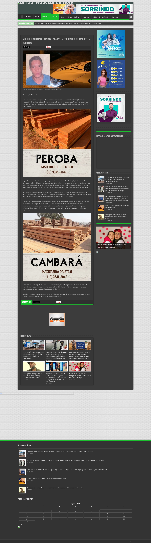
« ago (21, 524)
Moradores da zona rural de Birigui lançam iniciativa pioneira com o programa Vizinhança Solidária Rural (79, 355)
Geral (62, 17)
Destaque (45, 16)
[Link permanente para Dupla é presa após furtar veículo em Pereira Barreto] (101, 208)
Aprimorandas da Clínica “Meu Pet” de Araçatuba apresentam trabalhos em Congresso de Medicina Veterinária (56, 378)
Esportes (115, 17)
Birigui (70, 17)
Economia (86, 17)
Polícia (37, 16)
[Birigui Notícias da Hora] (75, 3)
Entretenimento (104, 17)
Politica (28, 16)
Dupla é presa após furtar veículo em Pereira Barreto (47, 479)
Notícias (54, 17)
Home (22, 17)
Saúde (95, 17)
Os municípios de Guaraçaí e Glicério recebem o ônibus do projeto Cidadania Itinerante (33, 355)
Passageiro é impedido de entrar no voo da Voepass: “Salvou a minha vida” (58, 23)
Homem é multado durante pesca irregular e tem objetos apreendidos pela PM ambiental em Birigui (56, 355)
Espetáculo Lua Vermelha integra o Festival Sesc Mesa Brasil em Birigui (80, 376)
